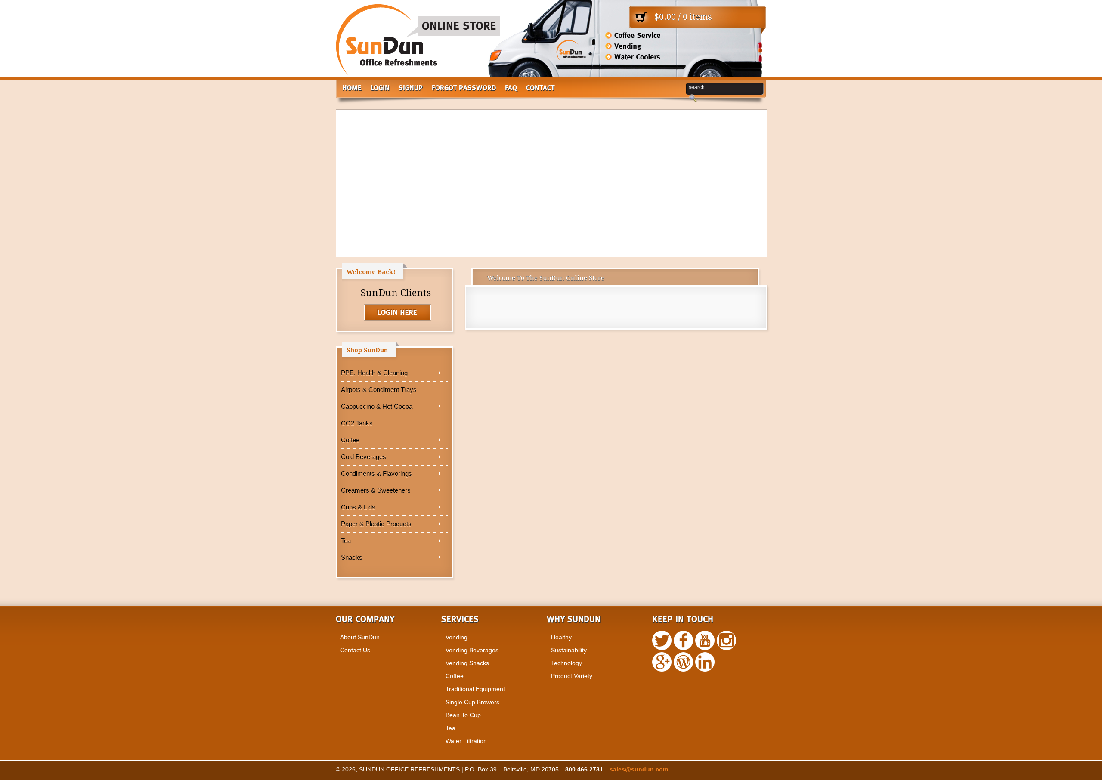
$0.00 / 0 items (683, 17)
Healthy (561, 637)
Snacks (351, 557)
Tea (346, 540)
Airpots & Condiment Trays (379, 389)
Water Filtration (466, 740)
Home (352, 88)
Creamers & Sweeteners (376, 490)
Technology (566, 663)
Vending (456, 637)
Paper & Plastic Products (376, 523)
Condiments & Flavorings (376, 473)
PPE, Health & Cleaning (374, 372)
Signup (411, 88)
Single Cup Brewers (472, 702)
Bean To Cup (463, 715)
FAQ (511, 88)
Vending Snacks (467, 663)
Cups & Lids (358, 507)
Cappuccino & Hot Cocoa (376, 406)
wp (662, 662)
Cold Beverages (363, 456)
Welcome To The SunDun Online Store (545, 277)
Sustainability (569, 650)
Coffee (350, 440)
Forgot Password (464, 88)
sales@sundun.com (639, 769)
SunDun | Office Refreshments (418, 43)
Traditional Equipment (475, 688)
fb (683, 640)
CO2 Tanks (357, 423)
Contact (540, 88)
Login (380, 88)
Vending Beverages (472, 650)
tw (662, 640)
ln (705, 662)
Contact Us (355, 650)
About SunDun (360, 637)
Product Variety (571, 675)
